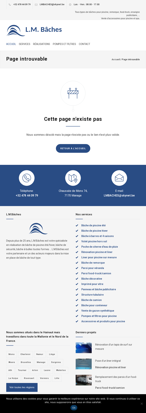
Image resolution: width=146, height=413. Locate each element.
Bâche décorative (91, 278)
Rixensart (29, 378)
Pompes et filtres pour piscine (99, 316)
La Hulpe (13, 378)
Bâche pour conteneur (94, 305)
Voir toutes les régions (21, 387)
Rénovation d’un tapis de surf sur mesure (113, 346)
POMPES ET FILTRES (64, 44)
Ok (73, 407)
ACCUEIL (11, 44)
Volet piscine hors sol (94, 241)
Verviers (44, 378)
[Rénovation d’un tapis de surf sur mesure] (84, 347)
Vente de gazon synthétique (97, 310)
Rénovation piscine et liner (97, 252)
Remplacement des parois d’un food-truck (116, 379)
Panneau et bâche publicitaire (98, 289)
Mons (12, 354)
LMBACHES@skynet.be (52, 4)
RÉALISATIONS (41, 44)
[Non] (141, 403)
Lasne (47, 370)
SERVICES (24, 44)
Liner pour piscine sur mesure (99, 257)
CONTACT (84, 44)
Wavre (12, 362)
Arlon (35, 370)
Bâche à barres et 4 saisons (97, 236)
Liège (52, 354)
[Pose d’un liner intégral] (84, 364)
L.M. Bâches (43, 30)
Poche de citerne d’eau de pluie (99, 246)
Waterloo (61, 370)
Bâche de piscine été (93, 225)
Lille (57, 378)
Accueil (116, 59)
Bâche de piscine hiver (94, 230)
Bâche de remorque (93, 262)
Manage (41, 362)
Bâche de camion (91, 300)
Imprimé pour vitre (92, 284)
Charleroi (25, 354)
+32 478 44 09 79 (21, 4)
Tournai (22, 370)
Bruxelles (26, 362)
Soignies (56, 362)
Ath (10, 370)
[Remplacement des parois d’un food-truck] (84, 380)
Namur (39, 354)
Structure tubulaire (92, 294)
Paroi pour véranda (92, 268)
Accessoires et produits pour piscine (103, 321)
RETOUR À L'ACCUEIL (73, 148)
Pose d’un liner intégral (108, 360)
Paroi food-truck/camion (96, 273)
